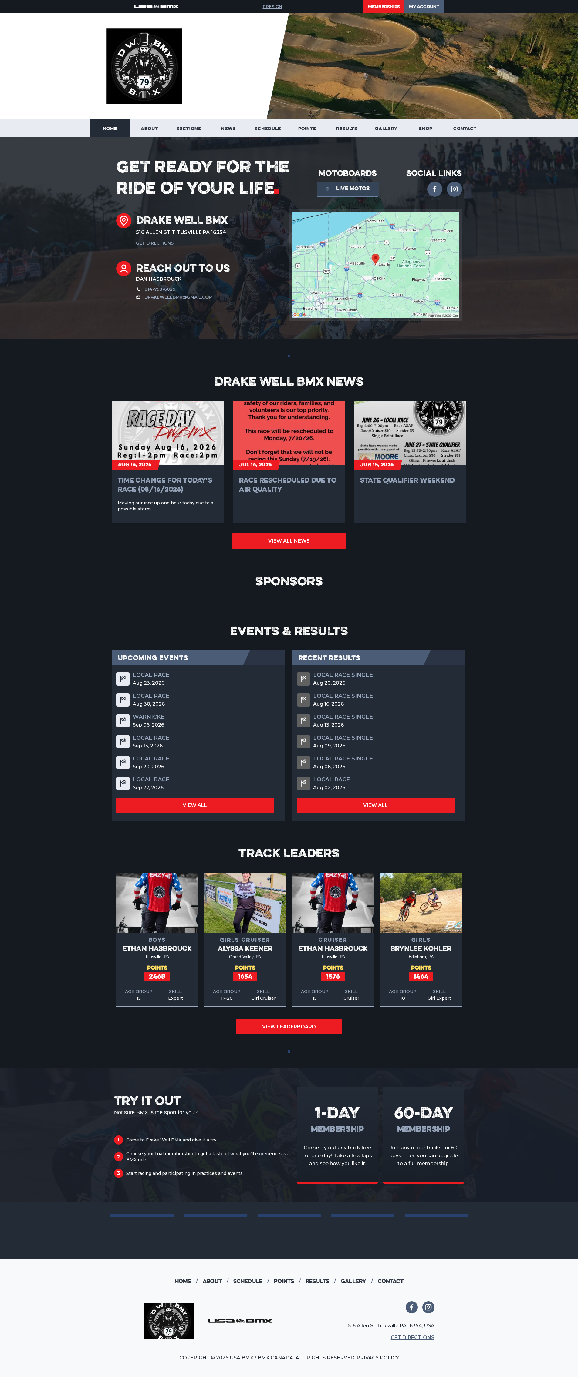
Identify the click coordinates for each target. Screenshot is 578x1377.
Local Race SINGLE (343, 675)
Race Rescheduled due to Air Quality (287, 484)
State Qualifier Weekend (407, 480)
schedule (251, 1281)
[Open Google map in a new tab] (375, 265)
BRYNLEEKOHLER (420, 948)
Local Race (151, 675)
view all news (289, 541)
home (186, 1281)
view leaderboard (289, 1027)
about (215, 1281)
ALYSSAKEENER (245, 948)
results (321, 1281)
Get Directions (155, 243)
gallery (357, 1281)
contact (391, 1281)
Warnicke (148, 717)
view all (195, 805)
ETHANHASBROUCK (157, 948)
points (287, 1281)
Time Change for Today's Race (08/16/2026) (165, 484)
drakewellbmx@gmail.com (178, 297)
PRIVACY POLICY (378, 1358)
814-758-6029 (159, 289)
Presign (272, 6)
